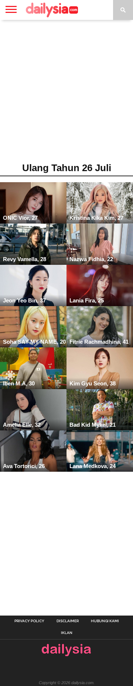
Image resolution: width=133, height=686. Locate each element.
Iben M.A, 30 (19, 383)
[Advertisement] (66, 93)
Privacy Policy (29, 621)
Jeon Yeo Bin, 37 (24, 300)
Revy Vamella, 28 (24, 259)
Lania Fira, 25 (86, 300)
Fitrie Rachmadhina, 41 (99, 342)
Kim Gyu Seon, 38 (92, 383)
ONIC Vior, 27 (20, 218)
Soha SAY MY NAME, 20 (34, 342)
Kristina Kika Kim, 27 (96, 218)
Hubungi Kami (105, 621)
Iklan (66, 633)
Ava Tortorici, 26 (24, 466)
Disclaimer (68, 621)
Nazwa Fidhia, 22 (91, 259)
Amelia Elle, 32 (22, 425)
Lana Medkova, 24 (92, 466)
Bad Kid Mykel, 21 (92, 425)
